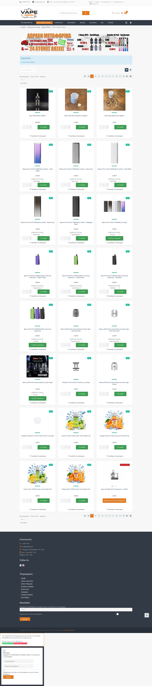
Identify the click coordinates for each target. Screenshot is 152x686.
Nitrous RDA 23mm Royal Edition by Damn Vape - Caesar (114, 383)
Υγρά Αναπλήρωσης (27, 22)
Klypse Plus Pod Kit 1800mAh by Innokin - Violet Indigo (38, 170)
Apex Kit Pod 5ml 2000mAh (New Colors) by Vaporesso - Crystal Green (76, 276)
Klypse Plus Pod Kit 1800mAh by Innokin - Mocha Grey (37, 222)
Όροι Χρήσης (25, 597)
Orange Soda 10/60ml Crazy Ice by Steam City (76, 489)
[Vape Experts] (29, 13)
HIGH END (82, 22)
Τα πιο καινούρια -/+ (27, 70)
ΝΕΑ (102, 22)
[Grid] (126, 70)
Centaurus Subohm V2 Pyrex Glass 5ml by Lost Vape (37, 436)
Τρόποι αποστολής (27, 581)
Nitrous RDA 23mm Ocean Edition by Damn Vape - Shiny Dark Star (76, 330)
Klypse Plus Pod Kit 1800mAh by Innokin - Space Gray (76, 169)
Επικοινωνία (25, 589)
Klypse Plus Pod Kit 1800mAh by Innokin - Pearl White (114, 169)
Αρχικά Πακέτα (46, 27)
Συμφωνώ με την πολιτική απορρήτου (31, 614)
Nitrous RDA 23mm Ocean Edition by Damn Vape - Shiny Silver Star (114, 330)
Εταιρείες (111, 22)
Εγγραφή (97, 2)
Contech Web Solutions (68, 630)
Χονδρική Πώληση (27, 595)
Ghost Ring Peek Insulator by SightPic (76, 116)
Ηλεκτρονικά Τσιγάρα (43, 22)
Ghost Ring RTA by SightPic (37, 116)
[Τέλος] (130, 76)
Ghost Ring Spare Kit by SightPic (114, 116)
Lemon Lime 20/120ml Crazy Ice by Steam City (76, 436)
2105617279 (26, 2)
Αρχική (24, 27)
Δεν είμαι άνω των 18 (20, 643)
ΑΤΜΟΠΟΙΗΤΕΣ (58, 22)
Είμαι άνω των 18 (7, 643)
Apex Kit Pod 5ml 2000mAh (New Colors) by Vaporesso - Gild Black (114, 276)
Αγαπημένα (24, 592)
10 (123, 76)
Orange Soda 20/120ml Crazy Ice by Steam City (114, 436)
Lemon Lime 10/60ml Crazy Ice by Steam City (37, 489)
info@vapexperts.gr (40, 2)
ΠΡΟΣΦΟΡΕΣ (93, 22)
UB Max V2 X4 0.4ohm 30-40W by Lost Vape (76, 382)
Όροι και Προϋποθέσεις (21, 672)
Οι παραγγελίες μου (118, 2)
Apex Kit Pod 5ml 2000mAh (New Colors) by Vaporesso (37, 330)
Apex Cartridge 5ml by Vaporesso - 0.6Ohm (114, 489)
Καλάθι (23, 578)
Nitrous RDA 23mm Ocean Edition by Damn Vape (38, 382)
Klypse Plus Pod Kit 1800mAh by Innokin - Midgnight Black (76, 223)
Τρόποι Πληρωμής (27, 584)
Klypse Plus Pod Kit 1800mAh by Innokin (114, 222)
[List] (130, 70)
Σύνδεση (91, 2)
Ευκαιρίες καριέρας (27, 586)
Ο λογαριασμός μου (106, 2)
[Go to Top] (147, 615)
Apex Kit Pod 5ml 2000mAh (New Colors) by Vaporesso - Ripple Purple (37, 276)
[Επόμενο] (127, 76)
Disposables (71, 22)
